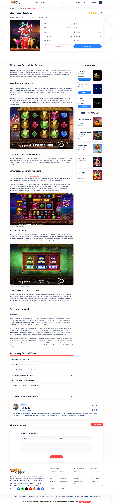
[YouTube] (30, 488)
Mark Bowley (32, 17)
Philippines (63, 478)
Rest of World (63, 481)
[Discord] (42, 488)
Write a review (97, 424)
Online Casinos (77, 475)
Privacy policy (86, 501)
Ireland (62, 471)
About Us (94, 468)
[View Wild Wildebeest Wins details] (97, 122)
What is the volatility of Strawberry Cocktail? (24, 370)
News (85, 2)
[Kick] (22, 488)
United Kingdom (53, 471)
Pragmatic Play (68, 24)
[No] (111, 501)
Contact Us (93, 475)
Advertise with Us (95, 471)
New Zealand (63, 475)
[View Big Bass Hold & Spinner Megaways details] (97, 148)
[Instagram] (94, 410)
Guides (78, 2)
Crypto (61, 2)
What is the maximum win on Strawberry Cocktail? (25, 364)
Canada (51, 478)
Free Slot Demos (40, 2)
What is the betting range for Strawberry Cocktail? (25, 396)
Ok (80, 501)
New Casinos (77, 487)
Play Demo (58, 46)
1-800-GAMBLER (36, 485)
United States (63, 488)
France (51, 485)
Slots (69, 2)
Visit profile (95, 406)
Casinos (52, 2)
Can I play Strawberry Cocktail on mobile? (23, 380)
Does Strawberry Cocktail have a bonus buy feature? (26, 385)
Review (22, 8)
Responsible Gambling (96, 485)
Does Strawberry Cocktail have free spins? (23, 375)
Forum (94, 2)
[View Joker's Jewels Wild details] (97, 162)
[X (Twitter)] (26, 488)
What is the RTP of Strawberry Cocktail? (22, 359)
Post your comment (56, 457)
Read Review (81, 76)
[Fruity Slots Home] (27, 471)
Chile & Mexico (53, 481)
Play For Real (87, 46)
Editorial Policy (94, 481)
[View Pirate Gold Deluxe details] (97, 135)
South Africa (63, 485)
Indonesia (52, 488)
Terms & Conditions (95, 478)
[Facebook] (97, 410)
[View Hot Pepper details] (97, 175)
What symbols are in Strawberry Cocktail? (23, 391)
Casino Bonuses (78, 478)
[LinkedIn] (92, 410)
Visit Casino (84, 79)
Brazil (51, 475)
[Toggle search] (100, 2)
